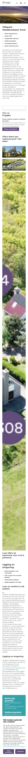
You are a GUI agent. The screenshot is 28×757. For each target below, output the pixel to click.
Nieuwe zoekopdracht (10, 129)
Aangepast (20, 751)
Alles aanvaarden (8, 751)
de (3, 668)
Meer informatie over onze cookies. (14, 746)
